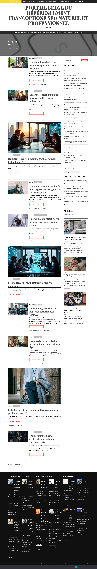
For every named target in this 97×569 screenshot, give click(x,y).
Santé (65, 272)
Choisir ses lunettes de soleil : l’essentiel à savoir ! (57, 484)
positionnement (54, 32)
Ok (76, 566)
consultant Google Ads (69, 186)
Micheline (44, 240)
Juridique (66, 307)
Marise (44, 457)
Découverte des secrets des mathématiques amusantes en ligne (44, 344)
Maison (37, 214)
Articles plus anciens (15, 464)
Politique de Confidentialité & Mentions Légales (70, 32)
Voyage (58, 563)
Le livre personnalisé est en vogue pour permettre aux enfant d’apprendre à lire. (75, 182)
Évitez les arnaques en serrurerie (85, 512)
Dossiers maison (70, 563)
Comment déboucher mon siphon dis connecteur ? (44, 484)
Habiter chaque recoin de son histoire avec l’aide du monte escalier (44, 221)
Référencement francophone (22, 32)
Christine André (68, 201)
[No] (95, 567)
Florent (22, 425)
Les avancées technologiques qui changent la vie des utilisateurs (44, 97)
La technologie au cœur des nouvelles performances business (43, 311)
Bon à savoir (63, 563)
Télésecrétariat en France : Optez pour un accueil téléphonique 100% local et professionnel (55, 1)
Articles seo (46, 32)
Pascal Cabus (44, 84)
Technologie (38, 58)
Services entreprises (48, 563)
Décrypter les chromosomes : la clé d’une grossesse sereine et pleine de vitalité (58, 515)
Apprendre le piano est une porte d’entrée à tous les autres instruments (72, 514)
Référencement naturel (35, 32)
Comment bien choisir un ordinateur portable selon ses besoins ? (44, 65)
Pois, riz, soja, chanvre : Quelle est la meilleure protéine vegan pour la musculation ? (17, 525)
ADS (65, 191)
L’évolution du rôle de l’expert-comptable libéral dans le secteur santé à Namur (75, 310)
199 (67, 329)
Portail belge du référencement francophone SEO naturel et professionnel (48, 15)
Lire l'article (67, 254)
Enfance (71, 508)
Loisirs (76, 563)
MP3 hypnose (67, 180)
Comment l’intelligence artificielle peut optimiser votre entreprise (42, 438)
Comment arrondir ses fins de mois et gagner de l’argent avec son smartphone (45, 189)
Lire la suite (38, 505)
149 (11, 557)
